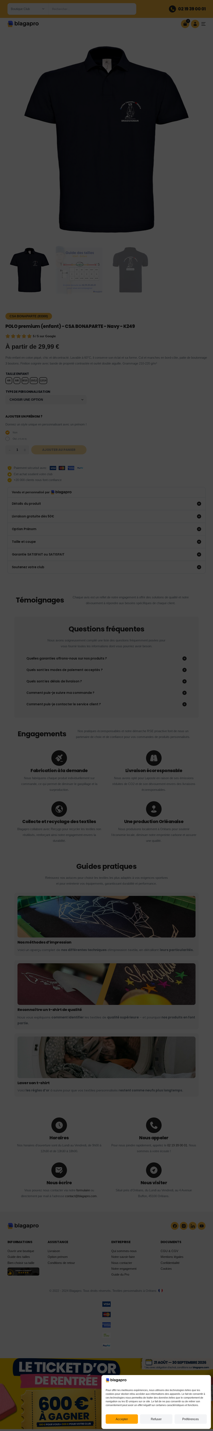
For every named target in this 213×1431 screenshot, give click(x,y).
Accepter (122, 1419)
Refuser (156, 1419)
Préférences (190, 1419)
